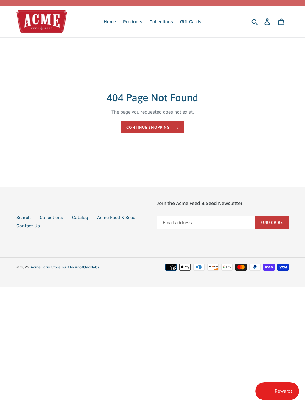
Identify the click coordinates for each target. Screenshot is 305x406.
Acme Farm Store (45, 267)
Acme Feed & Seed (116, 217)
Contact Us (28, 226)
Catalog (80, 217)
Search (23, 217)
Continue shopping (148, 127)
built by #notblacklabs (80, 267)
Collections (51, 217)
